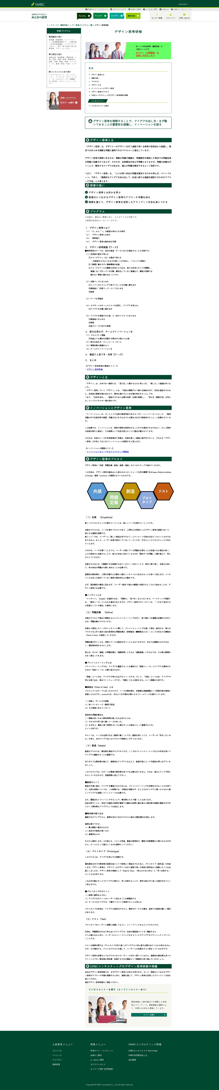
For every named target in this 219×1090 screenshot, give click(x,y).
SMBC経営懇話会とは (137, 1055)
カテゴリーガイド (119, 9)
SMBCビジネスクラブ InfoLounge (143, 1051)
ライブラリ (57, 1060)
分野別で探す (56, 54)
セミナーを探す (149, 1015)
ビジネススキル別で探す (61, 71)
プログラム (95, 81)
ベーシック (57, 1055)
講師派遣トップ (66, 25)
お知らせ (165, 9)
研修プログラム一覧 (84, 25)
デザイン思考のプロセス (100, 92)
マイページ (170, 18)
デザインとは (96, 85)
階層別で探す (56, 36)
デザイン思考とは (97, 74)
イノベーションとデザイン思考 (102, 88)
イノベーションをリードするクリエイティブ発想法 (108, 451)
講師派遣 (56, 1064)
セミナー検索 (156, 18)
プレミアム (57, 1051)
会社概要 (132, 1060)
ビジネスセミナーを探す (100, 106)
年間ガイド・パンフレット (98, 9)
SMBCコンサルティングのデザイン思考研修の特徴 (109, 95)
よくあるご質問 (151, 9)
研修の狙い (95, 78)
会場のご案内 (136, 9)
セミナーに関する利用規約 (101, 1069)
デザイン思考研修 (95, 369)
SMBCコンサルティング (182, 9)
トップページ (52, 25)
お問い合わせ (184, 18)
